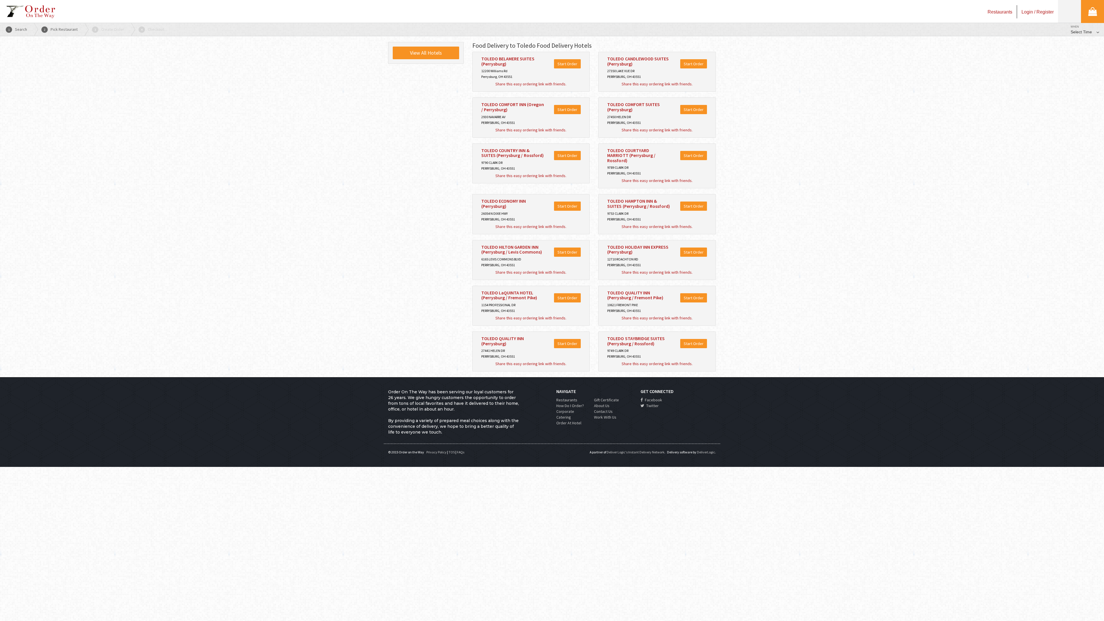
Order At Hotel (568, 422)
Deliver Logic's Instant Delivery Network (635, 452)
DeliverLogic (706, 452)
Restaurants (566, 399)
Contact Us (603, 411)
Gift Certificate (606, 399)
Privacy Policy (436, 452)
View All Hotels (426, 52)
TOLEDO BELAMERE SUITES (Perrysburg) (507, 61)
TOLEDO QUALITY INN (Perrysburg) (502, 341)
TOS (451, 452)
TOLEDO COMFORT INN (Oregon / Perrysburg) (512, 106)
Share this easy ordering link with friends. (530, 84)
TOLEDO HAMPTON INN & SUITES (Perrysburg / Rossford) (638, 203)
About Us (602, 405)
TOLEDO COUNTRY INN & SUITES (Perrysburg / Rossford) (512, 152)
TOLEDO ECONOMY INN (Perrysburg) (503, 203)
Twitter (652, 405)
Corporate (565, 411)
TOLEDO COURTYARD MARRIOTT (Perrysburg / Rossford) (631, 155)
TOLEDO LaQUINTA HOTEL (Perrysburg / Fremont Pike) (509, 295)
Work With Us (605, 417)
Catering (563, 417)
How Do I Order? (570, 405)
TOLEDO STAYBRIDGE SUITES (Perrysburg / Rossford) (636, 341)
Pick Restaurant (61, 29)
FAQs (460, 452)
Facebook (653, 399)
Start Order (567, 63)
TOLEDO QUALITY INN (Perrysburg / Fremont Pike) (635, 295)
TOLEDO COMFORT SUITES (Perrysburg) (633, 106)
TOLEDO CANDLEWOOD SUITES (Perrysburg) (638, 61)
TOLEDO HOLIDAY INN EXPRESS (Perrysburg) (637, 249)
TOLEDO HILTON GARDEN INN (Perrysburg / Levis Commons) (511, 249)
